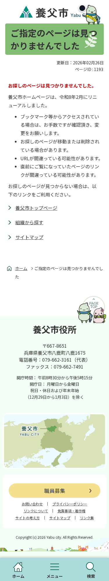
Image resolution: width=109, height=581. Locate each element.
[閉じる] (82, 8)
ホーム (21, 268)
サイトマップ (29, 237)
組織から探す (29, 222)
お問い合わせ (32, 504)
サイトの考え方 (27, 518)
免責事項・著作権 (71, 511)
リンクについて (36, 511)
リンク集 (87, 518)
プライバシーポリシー (69, 504)
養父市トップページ (36, 207)
